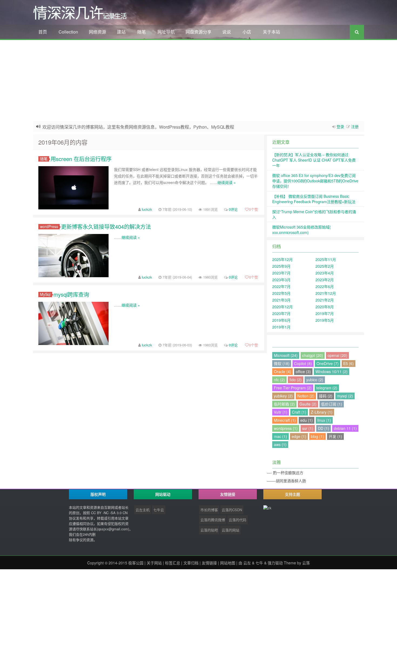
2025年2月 (324, 266)
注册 (355, 126)
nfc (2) (279, 379)
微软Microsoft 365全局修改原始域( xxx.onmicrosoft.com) (301, 229)
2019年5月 (324, 320)
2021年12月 (325, 293)
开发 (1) (335, 436)
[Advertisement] (198, 80)
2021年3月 (281, 300)
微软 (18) (282, 363)
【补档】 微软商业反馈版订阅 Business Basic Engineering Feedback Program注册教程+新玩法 (313, 198)
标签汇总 (172, 562)
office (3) (303, 371)
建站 (121, 32)
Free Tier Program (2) (293, 387)
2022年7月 (281, 286)
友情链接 (209, 562)
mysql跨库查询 (71, 294)
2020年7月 (281, 313)
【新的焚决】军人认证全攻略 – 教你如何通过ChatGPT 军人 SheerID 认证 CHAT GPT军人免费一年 (314, 160)
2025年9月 (281, 266)
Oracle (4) (282, 371)
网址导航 (166, 32)
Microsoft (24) (286, 355)
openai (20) (337, 355)
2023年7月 (281, 273)
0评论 (233, 209)
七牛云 (158, 509)
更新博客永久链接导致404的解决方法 (106, 226)
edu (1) (306, 420)
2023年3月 (281, 279)
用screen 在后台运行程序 (81, 159)
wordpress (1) (286, 428)
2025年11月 (325, 259)
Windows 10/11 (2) (331, 371)
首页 (42, 32)
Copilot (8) (303, 363)
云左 (247, 562)
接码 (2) (325, 396)
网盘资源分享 (198, 32)
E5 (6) (348, 363)
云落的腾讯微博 (212, 519)
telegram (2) (326, 387)
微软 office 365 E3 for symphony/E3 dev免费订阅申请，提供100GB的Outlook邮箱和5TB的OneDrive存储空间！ (315, 181)
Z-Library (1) (321, 412)
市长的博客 (209, 509)
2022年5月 (281, 293)
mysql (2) (345, 396)
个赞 (253, 209)
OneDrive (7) (328, 363)
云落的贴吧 (209, 530)
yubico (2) (314, 379)
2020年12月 (282, 306)
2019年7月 (324, 313)
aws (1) (280, 444)
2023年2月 (324, 279)
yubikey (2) (283, 396)
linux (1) (324, 420)
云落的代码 (237, 519)
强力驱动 (275, 562)
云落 (306, 562)
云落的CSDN (232, 509)
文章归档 (190, 562)
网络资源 (97, 32)
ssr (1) (307, 428)
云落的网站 (230, 530)
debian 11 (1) (345, 428)
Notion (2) (305, 396)
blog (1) (317, 436)
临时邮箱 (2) (284, 404)
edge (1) (299, 436)
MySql (45, 294)
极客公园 (135, 562)
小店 (247, 32)
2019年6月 (281, 320)
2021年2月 (324, 300)
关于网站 (154, 562)
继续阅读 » (226, 182)
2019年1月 (281, 327)
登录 (340, 126)
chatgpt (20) (312, 355)
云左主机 (143, 509)
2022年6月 (324, 286)
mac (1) (280, 436)
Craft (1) (299, 412)
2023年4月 (324, 273)
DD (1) (323, 428)
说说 (226, 32)
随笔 (141, 32)
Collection (68, 32)
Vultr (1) (280, 412)
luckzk (147, 209)
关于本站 (271, 32)
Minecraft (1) (285, 420)
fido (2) (296, 379)
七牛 (259, 562)
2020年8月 (324, 306)
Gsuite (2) (308, 404)
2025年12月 (282, 259)
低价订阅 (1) (331, 404)
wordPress (49, 226)
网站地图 (227, 562)
